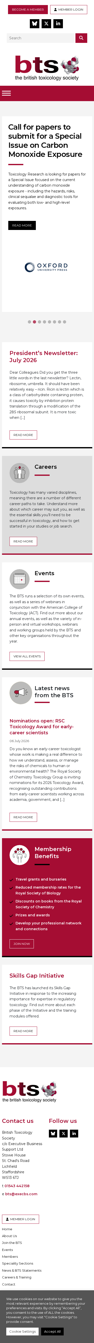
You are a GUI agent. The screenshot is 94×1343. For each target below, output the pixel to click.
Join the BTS (12, 1243)
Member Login (70, 9)
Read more (22, 225)
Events (7, 1250)
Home (7, 1229)
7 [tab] (59, 322)
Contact (8, 1284)
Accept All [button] (52, 1331)
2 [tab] (34, 322)
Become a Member (28, 9)
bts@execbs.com (21, 1194)
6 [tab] (54, 322)
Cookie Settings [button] (22, 1331)
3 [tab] (39, 322)
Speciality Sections (17, 1263)
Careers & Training (16, 1277)
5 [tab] (49, 322)
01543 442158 (17, 1186)
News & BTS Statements (21, 1270)
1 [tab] (29, 322)
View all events (27, 656)
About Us (9, 1236)
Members (10, 1256)
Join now (22, 944)
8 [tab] (64, 322)
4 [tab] (44, 322)
